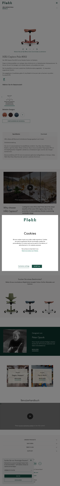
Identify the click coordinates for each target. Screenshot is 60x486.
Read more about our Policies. (30, 250)
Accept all (37, 266)
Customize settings (23, 266)
